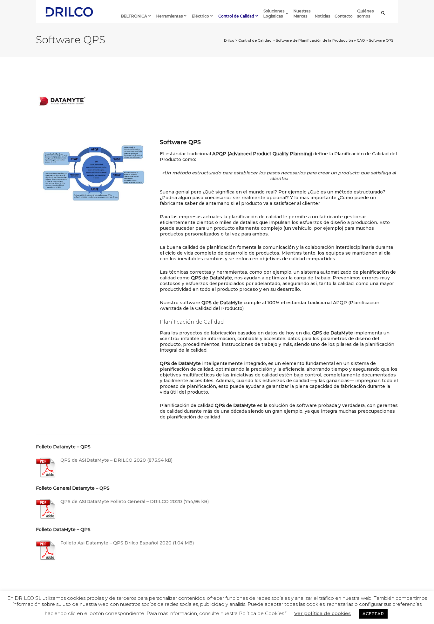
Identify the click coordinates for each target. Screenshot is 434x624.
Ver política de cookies (322, 613)
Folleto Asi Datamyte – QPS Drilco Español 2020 (116, 543)
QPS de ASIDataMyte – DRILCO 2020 (103, 460)
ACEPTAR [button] (373, 613)
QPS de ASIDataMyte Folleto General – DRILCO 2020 (121, 501)
